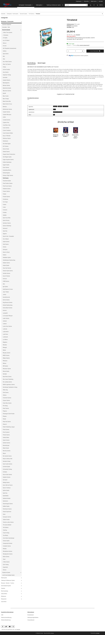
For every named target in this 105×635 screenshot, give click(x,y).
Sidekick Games (6, 477)
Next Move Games (7, 376)
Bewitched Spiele (7, 88)
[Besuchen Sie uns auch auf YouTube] (9, 627)
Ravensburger (6, 445)
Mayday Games (6, 352)
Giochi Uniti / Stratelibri (8, 236)
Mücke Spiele (6, 371)
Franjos (4, 194)
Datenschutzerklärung (6, 617)
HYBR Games (6, 281)
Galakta (4, 215)
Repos (4, 453)
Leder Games (6, 318)
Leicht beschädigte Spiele (8, 575)
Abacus (4, 43)
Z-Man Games (6, 561)
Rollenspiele (4, 577)
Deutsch (55, 106)
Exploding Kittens (7, 170)
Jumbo (4, 294)
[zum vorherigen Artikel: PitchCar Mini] (102, 13)
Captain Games (6, 111)
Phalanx (5, 416)
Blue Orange (6, 98)
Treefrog (5, 530)
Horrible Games (6, 273)
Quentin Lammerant (58, 111)
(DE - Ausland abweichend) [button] (83, 45)
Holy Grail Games (7, 268)
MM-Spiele (5, 366)
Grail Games (6, 244)
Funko (4, 207)
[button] (90, 5)
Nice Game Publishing (8, 379)
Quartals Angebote (6, 24)
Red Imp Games (6, 450)
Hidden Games (6, 262)
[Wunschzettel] (94, 5)
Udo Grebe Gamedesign (8, 538)
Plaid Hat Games (7, 421)
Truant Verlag (6, 532)
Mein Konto (94, 1)
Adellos (4, 51)
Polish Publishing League (9, 426)
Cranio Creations (7, 130)
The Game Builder (7, 524)
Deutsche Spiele (6, 29)
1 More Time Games (7, 32)
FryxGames (5, 199)
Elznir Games (6, 167)
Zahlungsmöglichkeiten (32, 617)
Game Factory (6, 220)
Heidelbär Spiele (7, 257)
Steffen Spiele (6, 506)
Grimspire (5, 249)
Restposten (3, 599)
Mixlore (4, 363)
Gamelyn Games (7, 223)
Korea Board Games (7, 307)
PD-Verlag (5, 405)
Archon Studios (6, 69)
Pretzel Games (6, 434)
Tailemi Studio (6, 519)
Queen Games (6, 440)
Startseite (86, 1)
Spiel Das (5, 493)
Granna (4, 246)
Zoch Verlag (6, 564)
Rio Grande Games (7, 456)
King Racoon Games (7, 302)
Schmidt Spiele (6, 466)
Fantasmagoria (6, 172)
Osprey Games (6, 400)
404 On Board (6, 40)
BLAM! (4, 93)
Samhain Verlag (6, 461)
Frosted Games (6, 196)
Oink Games (5, 392)
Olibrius (4, 395)
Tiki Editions (5, 527)
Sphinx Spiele (6, 490)
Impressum (79, 1)
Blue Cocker (5, 96)
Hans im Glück (6, 252)
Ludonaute (5, 336)
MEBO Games (6, 355)
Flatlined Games (6, 188)
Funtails (4, 212)
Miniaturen (3, 596)
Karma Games (6, 299)
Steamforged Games (8, 503)
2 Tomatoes (5, 35)
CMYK (4, 117)
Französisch (65, 106)
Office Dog (5, 389)
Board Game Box (7, 101)
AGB (2, 614)
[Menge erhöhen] (82, 51)
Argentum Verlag (7, 74)
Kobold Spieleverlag (7, 305)
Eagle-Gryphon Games (8, 159)
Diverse (4, 569)
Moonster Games (7, 368)
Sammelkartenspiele (6, 585)
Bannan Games (6, 85)
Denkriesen (5, 141)
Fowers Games (6, 191)
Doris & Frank (6, 149)
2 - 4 (54, 109)
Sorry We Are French (7, 485)
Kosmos (5, 310)
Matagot (5, 347)
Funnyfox (5, 209)
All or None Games (7, 61)
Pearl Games (6, 408)
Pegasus (5, 411)
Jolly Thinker (6, 291)
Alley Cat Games (7, 64)
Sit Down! (5, 479)
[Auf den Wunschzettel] (61, 21)
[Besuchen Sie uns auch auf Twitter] (6, 627)
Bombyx (5, 106)
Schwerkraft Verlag (7, 469)
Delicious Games (7, 138)
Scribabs (5, 471)
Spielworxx (5, 501)
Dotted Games (6, 151)
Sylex (4, 514)
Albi (4, 56)
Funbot (4, 204)
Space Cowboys (6, 487)
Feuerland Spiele (7, 180)
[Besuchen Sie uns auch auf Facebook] (2, 627)
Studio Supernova (7, 511)
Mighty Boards (6, 358)
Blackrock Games (7, 90)
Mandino (5, 344)
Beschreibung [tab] (31, 63)
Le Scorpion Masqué (7, 315)
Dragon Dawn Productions (9, 154)
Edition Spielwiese (7, 162)
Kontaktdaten (30, 614)
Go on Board (6, 239)
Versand (78, 34)
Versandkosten (30, 620)
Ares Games (5, 72)
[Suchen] (86, 5)
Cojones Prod (6, 122)
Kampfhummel (6, 297)
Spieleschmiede (6, 498)
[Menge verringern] (68, 51)
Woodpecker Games (7, 554)
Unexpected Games (7, 543)
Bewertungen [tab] (42, 63)
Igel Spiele (5, 286)
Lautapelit (5, 313)
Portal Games (6, 429)
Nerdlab (5, 374)
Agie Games (5, 53)
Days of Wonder (6, 135)
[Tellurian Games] (7, 5)
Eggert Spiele (6, 164)
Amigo (4, 66)
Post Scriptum (6, 432)
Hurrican (5, 278)
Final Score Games (7, 186)
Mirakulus (5, 360)
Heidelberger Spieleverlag (9, 260)
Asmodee (5, 77)
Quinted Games (6, 442)
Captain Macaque (7, 114)
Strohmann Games (7, 509)
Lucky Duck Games (7, 326)
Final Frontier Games (7, 183)
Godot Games (6, 241)
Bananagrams (6, 82)
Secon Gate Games (7, 474)
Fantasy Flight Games (8, 175)
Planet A (5, 424)
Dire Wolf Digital (6, 143)
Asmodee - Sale (6, 27)
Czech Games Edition (8, 133)
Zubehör (3, 588)
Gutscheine (3, 601)
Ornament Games (7, 397)
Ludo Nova (5, 334)
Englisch (60, 106)
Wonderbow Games (7, 551)
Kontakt (101, 1)
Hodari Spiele (6, 265)
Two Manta (5, 535)
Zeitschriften (4, 593)
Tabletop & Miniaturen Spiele (8, 580)
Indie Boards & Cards (8, 289)
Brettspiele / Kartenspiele (7, 21)
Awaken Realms (6, 80)
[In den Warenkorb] (28, 18)
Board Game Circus (7, 104)
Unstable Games (7, 546)
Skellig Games (6, 482)
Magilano (5, 342)
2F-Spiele (5, 37)
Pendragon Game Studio (8, 413)
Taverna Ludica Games (8, 522)
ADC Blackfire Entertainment (9, 48)
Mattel (4, 350)
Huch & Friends (6, 276)
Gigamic (5, 233)
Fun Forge (5, 201)
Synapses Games (7, 516)
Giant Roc (5, 231)
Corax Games (6, 127)
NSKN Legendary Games (9, 384)
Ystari (4, 559)
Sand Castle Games (7, 464)
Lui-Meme (5, 339)
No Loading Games (7, 381)
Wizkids (4, 548)
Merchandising (4, 591)
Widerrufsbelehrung (6, 620)
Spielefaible (5, 495)
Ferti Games (74, 25)
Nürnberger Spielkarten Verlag (10, 387)
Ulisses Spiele (6, 540)
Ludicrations (6, 331)
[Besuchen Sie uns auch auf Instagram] (13, 627)
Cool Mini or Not (6, 125)
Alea (4, 59)
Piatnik (4, 419)
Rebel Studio (6, 448)
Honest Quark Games (8, 270)
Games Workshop (7, 225)
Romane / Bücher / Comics (7, 583)
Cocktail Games (6, 119)
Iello (4, 284)
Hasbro (4, 254)
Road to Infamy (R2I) (7, 458)
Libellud (5, 321)
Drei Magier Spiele (7, 156)
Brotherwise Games (7, 109)
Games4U (5, 228)
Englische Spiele (6, 572)
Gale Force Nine (6, 217)
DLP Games (5, 146)
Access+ (5, 45)
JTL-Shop (97, 633)
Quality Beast (6, 437)
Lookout (5, 323)
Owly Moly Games (7, 403)
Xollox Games (6, 556)
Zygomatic (5, 567)
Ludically (5, 329)
